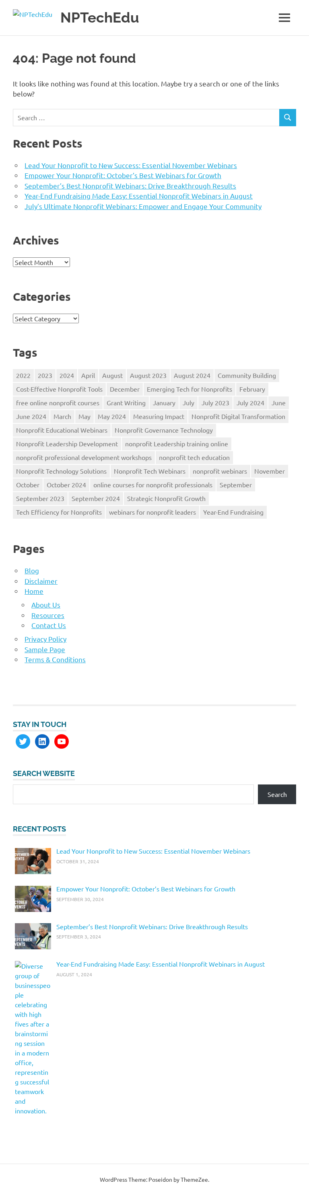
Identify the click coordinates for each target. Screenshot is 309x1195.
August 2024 (192, 375)
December (125, 389)
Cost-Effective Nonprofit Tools (59, 389)
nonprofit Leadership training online (176, 443)
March (62, 416)
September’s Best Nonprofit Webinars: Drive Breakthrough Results (130, 185)
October (27, 484)
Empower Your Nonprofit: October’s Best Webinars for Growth (123, 175)
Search (277, 794)
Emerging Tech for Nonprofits (189, 389)
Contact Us (48, 625)
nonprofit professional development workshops (84, 457)
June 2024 (31, 416)
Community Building (247, 375)
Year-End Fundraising (233, 512)
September (236, 484)
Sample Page (45, 649)
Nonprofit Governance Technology (164, 430)
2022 (23, 375)
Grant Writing (126, 402)
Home (34, 591)
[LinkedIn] (42, 741)
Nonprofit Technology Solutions (61, 471)
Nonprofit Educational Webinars (61, 430)
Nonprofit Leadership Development (67, 443)
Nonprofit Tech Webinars (149, 471)
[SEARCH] (287, 117)
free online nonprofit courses (57, 402)
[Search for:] (146, 117)
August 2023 (148, 375)
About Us (45, 604)
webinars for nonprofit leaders (152, 512)
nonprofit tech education (194, 457)
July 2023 (215, 402)
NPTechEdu (99, 17)
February (252, 389)
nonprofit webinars (220, 471)
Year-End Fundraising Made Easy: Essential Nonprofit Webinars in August (139, 195)
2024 (67, 375)
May (84, 416)
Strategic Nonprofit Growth (166, 498)
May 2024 (112, 416)
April (88, 375)
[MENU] (284, 17)
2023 (45, 375)
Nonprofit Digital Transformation (238, 416)
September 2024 (96, 498)
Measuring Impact (158, 416)
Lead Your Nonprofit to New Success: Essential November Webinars (131, 165)
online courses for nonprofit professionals (152, 484)
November (269, 471)
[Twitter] (23, 741)
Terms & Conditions (55, 659)
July (188, 402)
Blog (32, 570)
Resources (47, 615)
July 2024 (250, 402)
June (279, 402)
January (164, 402)
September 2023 (40, 498)
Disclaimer (41, 581)
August (112, 375)
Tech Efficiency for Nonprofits (59, 512)
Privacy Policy (45, 638)
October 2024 (66, 484)
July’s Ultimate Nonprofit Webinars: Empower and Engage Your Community (143, 206)
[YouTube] (61, 741)
